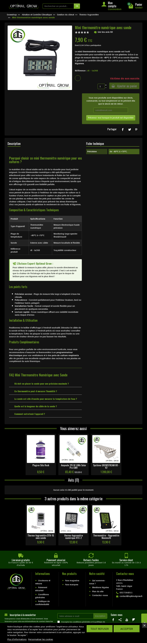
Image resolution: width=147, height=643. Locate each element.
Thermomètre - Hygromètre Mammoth (106, 537)
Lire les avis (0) (105, 32)
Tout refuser (100, 629)
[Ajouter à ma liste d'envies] (78, 78)
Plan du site (98, 591)
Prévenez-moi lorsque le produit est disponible (111, 118)
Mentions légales (100, 587)
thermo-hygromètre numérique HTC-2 (73, 537)
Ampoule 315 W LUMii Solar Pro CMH (73, 466)
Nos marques (71, 584)
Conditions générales (42, 595)
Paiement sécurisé (41, 588)
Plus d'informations (17, 639)
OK (77, 6)
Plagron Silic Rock (40, 465)
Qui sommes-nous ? (97, 582)
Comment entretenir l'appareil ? (29, 413)
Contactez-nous (100, 595)
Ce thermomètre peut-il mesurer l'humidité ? (35, 391)
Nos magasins (72, 580)
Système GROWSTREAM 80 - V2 (106, 466)
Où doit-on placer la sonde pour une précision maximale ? (41, 383)
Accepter (126, 629)
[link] (122, 129)
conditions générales (82, 622)
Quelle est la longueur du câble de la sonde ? (35, 406)
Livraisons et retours (42, 582)
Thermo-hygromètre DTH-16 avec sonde (41, 537)
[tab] (45, 383)
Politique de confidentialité (42, 602)
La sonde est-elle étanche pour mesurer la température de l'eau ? (45, 398)
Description (14, 143)
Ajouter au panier (127, 85)
